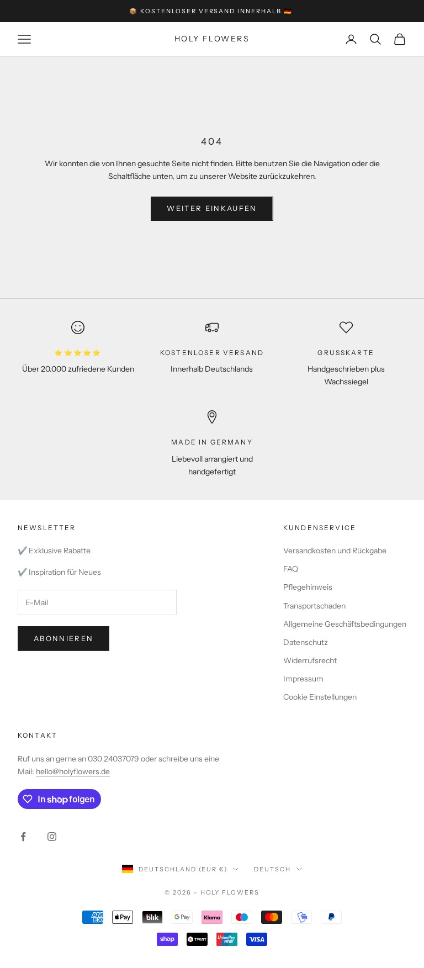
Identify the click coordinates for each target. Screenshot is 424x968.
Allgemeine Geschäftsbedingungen (344, 624)
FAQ (290, 569)
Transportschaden (314, 606)
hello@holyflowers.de (73, 771)
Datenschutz (305, 642)
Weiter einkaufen (212, 208)
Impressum (303, 679)
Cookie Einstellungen (320, 697)
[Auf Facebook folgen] (23, 836)
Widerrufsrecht (310, 660)
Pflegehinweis (307, 587)
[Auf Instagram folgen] (51, 836)
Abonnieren (63, 638)
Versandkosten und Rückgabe (334, 551)
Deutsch (272, 869)
